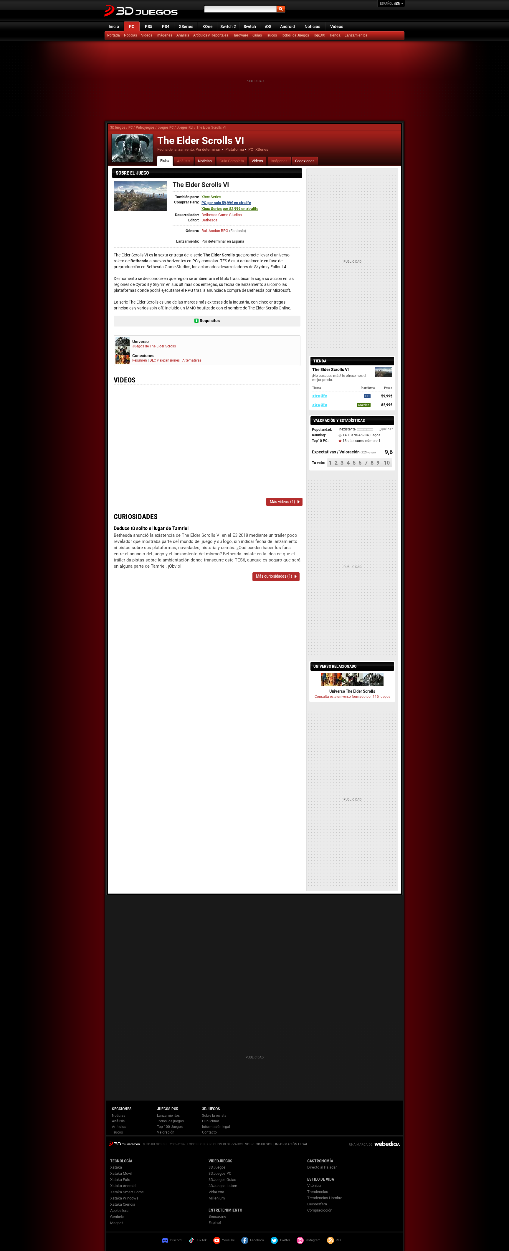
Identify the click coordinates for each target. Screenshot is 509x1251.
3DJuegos (117, 127)
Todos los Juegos (295, 35)
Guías (257, 35)
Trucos (271, 35)
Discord (175, 1240)
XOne (207, 26)
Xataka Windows (124, 1198)
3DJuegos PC (220, 1173)
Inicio (114, 26)
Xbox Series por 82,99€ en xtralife (229, 208)
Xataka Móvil (121, 1173)
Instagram (312, 1240)
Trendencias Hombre (324, 1198)
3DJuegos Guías (222, 1179)
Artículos (119, 1127)
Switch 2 (228, 26)
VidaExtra (216, 1192)
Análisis (182, 35)
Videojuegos (145, 127)
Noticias (312, 26)
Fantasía (237, 230)
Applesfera (119, 1210)
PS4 (165, 26)
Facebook (257, 1240)
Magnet (116, 1223)
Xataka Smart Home (127, 1192)
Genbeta (117, 1216)
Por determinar (208, 149)
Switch (250, 26)
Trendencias (317, 1191)
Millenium (217, 1198)
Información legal (216, 1127)
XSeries (186, 26)
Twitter (285, 1240)
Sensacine (217, 1216)
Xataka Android (122, 1186)
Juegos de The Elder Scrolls (154, 346)
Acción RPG (218, 230)
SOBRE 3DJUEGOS (258, 1144)
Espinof (215, 1222)
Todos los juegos (170, 1121)
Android (287, 26)
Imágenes (164, 35)
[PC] (335, 35)
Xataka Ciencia (122, 1204)
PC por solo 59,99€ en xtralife (226, 203)
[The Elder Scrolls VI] (132, 148)
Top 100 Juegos (170, 1127)
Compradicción (319, 1210)
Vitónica (314, 1185)
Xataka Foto (120, 1179)
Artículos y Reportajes (210, 35)
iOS (268, 26)
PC (131, 26)
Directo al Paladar (322, 1167)
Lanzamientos (356, 35)
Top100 (319, 35)
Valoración (165, 1132)
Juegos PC (165, 127)
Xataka (116, 1167)
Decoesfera (317, 1204)
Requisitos (210, 320)
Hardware (240, 35)
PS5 (148, 26)
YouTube (228, 1240)
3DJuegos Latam (223, 1186)
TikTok (202, 1240)
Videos (336, 26)
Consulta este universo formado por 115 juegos (352, 697)
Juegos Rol (185, 127)
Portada (113, 35)
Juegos (124, 1143)
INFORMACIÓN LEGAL (291, 1144)
